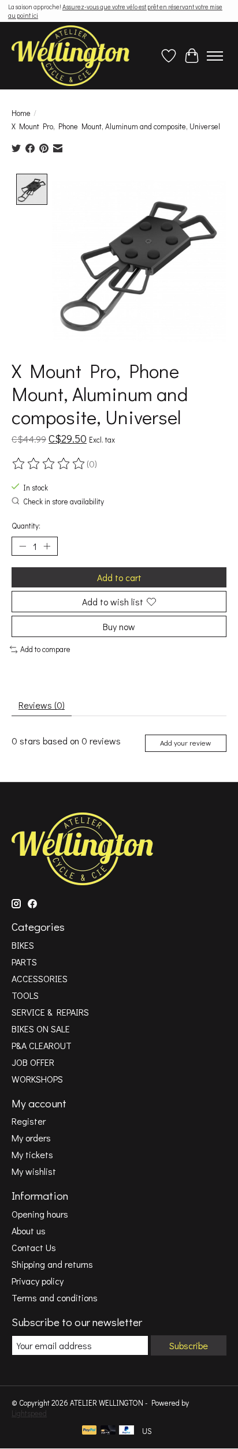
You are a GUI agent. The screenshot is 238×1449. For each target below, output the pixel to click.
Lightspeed (29, 1413)
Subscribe (188, 1345)
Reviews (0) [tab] (41, 705)
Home (21, 113)
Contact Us (34, 1247)
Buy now (119, 626)
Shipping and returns (52, 1264)
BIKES (23, 945)
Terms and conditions (55, 1297)
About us (29, 1231)
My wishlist (34, 1171)
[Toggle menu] (214, 56)
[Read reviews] (49, 464)
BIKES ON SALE (41, 1029)
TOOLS (25, 995)
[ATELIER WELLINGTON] (70, 55)
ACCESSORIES (40, 978)
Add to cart (119, 577)
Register (29, 1121)
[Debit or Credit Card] (108, 1431)
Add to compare (45, 649)
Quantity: (26, 526)
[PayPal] (89, 1431)
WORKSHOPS (37, 1079)
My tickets (32, 1154)
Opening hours (40, 1214)
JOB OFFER (33, 1062)
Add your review (185, 742)
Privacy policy (38, 1281)
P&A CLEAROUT (42, 1045)
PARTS (24, 962)
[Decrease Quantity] (22, 545)
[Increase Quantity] (46, 545)
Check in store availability (63, 501)
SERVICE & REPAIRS (50, 1012)
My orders (31, 1138)
